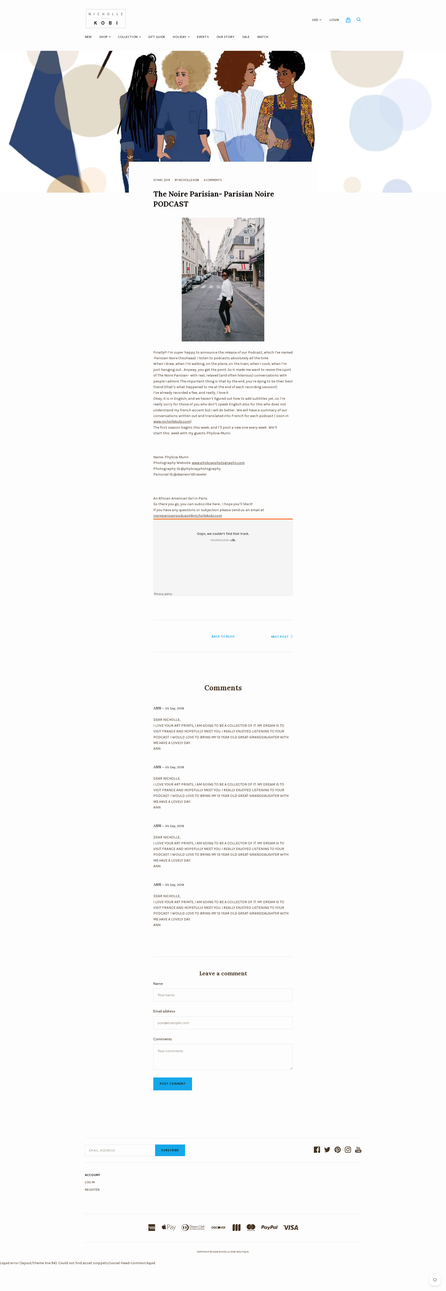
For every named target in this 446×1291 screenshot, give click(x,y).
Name (158, 983)
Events (203, 37)
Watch (262, 37)
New (88, 37)
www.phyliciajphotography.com (218, 463)
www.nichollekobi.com (171, 421)
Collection (128, 37)
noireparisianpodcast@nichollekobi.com (187, 515)
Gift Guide (156, 37)
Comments (162, 1039)
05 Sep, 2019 (174, 708)
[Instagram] (348, 1150)
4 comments (213, 180)
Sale (246, 37)
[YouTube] (358, 1150)
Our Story (226, 37)
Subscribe (170, 1150)
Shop (103, 37)
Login (334, 20)
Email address (164, 1011)
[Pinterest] (337, 1150)
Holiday (180, 37)
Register (92, 1189)
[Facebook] (317, 1150)
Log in (90, 1182)
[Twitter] (327, 1150)
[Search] (358, 21)
